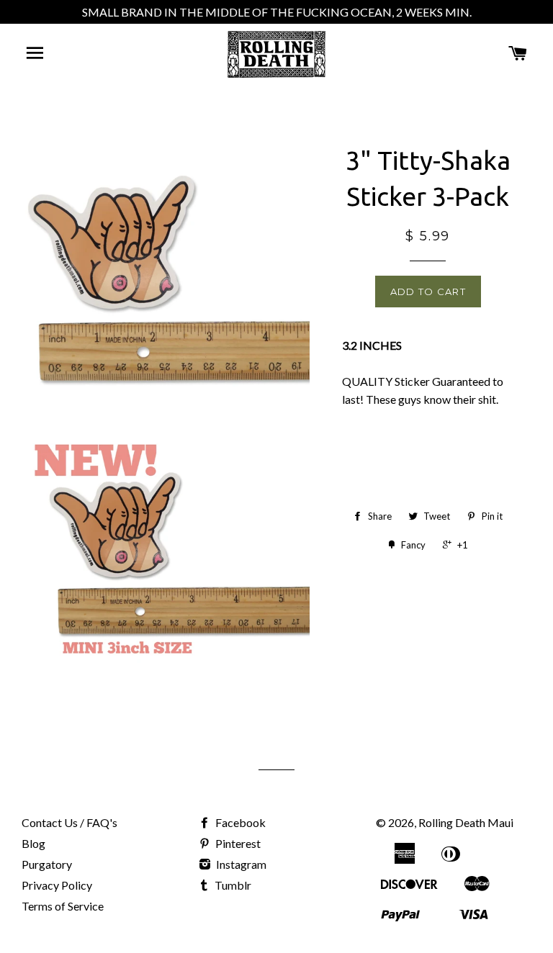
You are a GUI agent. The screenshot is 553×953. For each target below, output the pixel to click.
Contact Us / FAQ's (69, 822)
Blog (33, 843)
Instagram (240, 864)
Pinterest (237, 843)
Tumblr (231, 885)
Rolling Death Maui (465, 822)
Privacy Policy (57, 885)
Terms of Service (63, 906)
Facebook (239, 822)
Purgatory (47, 864)
